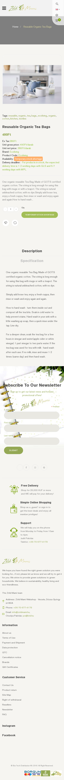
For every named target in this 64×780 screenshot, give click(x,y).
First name (9, 422)
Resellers (6, 704)
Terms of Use (8, 637)
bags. (34, 115)
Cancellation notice (11, 657)
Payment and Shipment (13, 642)
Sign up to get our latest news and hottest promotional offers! (32, 393)
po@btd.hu (28, 615)
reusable (12, 115)
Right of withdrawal (11, 699)
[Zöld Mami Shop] (23, 7)
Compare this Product (14, 222)
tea (28, 115)
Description (32, 251)
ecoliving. (42, 115)
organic (22, 115)
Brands (5, 662)
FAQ (4, 714)
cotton (5, 118)
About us (6, 633)
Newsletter (7, 709)
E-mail (7, 410)
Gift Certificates (10, 667)
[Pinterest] (44, 467)
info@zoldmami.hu (21, 612)
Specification (32, 261)
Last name (9, 435)
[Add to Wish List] (5, 222)
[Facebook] (26, 467)
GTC (4, 652)
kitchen (14, 118)
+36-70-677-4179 (38, 542)
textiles (22, 118)
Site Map (6, 695)
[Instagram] (35, 467)
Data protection (10, 647)
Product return (9, 690)
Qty (23, 207)
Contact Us (8, 685)
